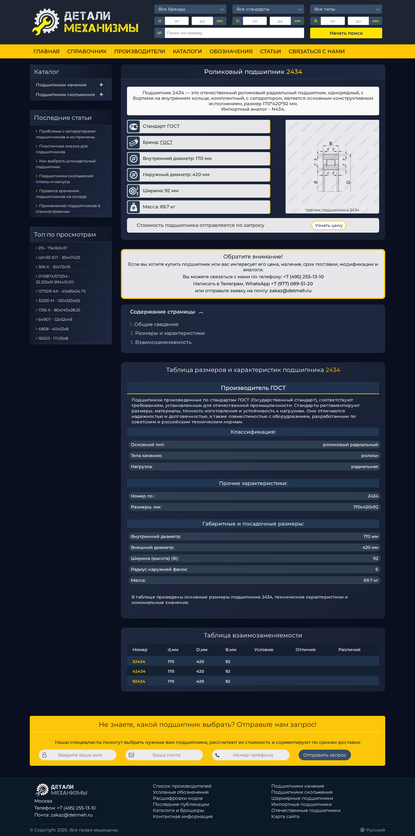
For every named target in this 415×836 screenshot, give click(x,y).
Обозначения (231, 51)
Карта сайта (285, 816)
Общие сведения (156, 324)
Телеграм (232, 283)
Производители (139, 51)
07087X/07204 (53, 276)
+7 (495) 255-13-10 (303, 276)
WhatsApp (257, 283)
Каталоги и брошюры (178, 810)
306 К (43, 266)
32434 (138, 661)
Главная (46, 51)
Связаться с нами (317, 51)
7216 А (44, 309)
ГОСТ (166, 142)
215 (41, 247)
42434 (139, 671)
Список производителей (182, 786)
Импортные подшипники (301, 804)
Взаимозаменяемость (163, 342)
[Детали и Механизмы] (86, 21)
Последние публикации (181, 804)
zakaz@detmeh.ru (290, 290)
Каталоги (187, 51)
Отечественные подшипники (306, 810)
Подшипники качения (61, 85)
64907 (44, 319)
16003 (44, 338)
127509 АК (48, 291)
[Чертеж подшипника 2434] (332, 166)
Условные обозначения (181, 792)
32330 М (46, 300)
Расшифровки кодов (178, 798)
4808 (43, 328)
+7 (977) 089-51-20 (292, 283)
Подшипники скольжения (65, 94)
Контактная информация (183, 816)
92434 (138, 681)
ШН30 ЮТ (48, 257)
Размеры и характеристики (170, 333)
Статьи (270, 51)
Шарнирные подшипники (302, 798)
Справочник (87, 51)
